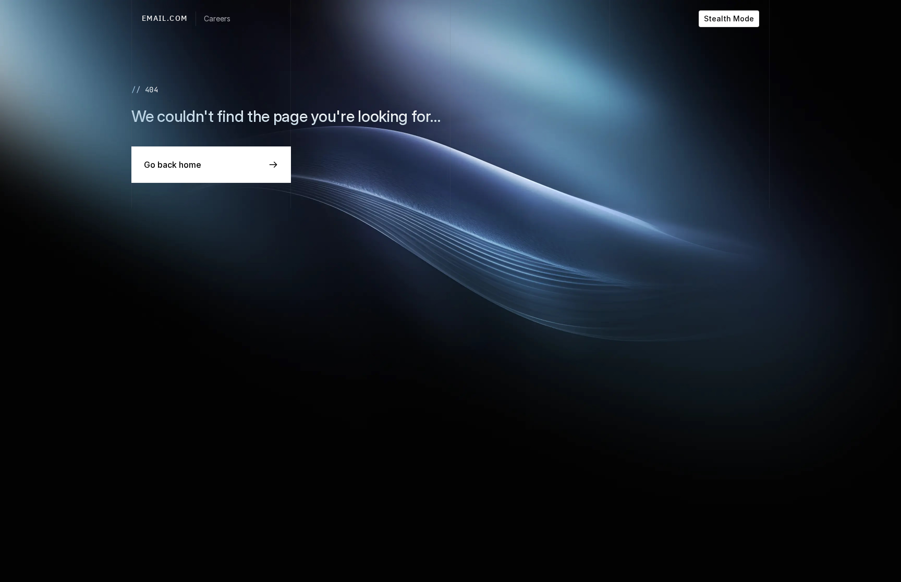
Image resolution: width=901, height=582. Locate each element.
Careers (217, 18)
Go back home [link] (172, 164)
